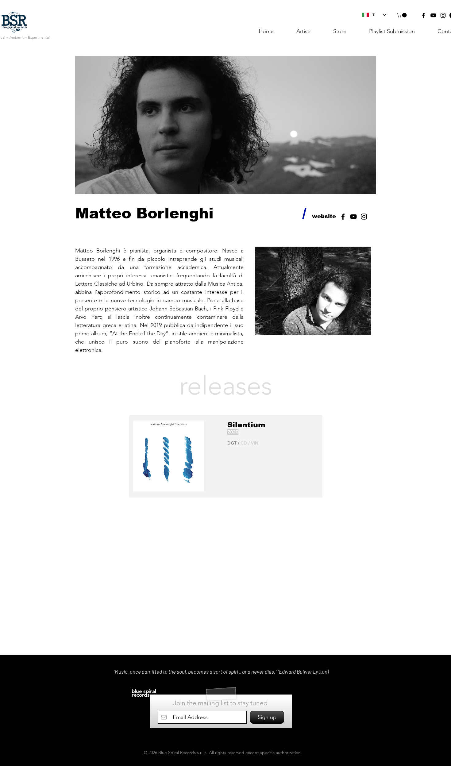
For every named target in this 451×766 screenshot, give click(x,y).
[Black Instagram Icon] (443, 15)
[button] (402, 15)
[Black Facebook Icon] (423, 15)
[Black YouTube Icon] (433, 15)
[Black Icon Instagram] (364, 217)
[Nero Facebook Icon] (343, 217)
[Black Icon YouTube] (353, 217)
